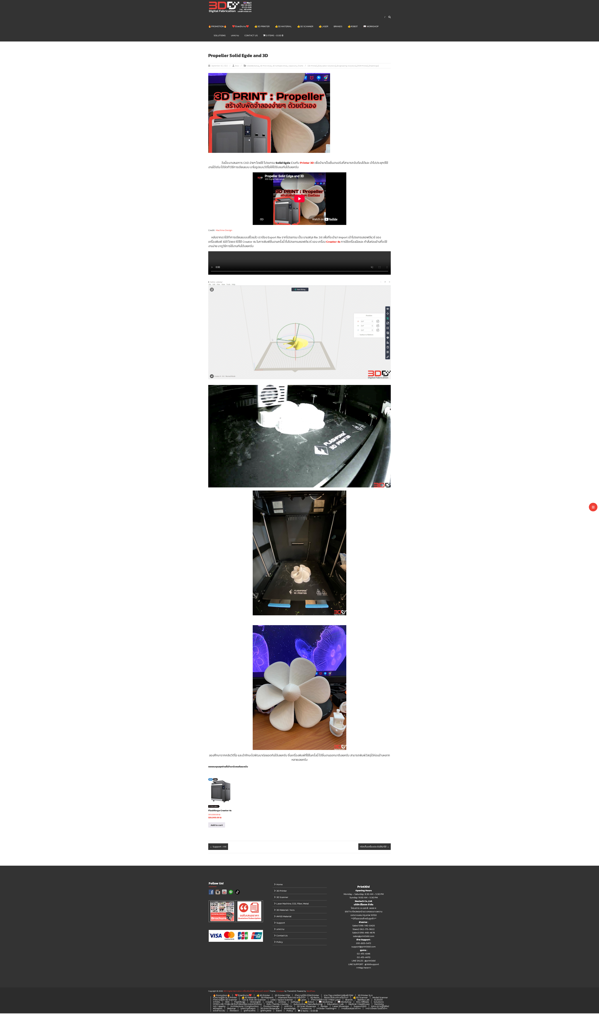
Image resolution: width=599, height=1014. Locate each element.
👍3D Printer (262, 26)
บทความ (235, 35)
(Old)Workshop (253, 65)
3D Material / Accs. (285, 910)
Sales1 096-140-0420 (363, 925)
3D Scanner (282, 897)
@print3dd (370, 960)
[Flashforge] (374, 65)
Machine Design (224, 230)
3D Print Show (266, 65)
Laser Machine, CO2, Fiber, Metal (292, 903)
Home (279, 884)
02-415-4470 (363, 957)
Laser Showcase (341, 1006)
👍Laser (323, 26)
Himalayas (280, 991)
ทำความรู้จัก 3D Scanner (225, 999)
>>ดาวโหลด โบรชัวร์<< (376, 1008)
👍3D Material (283, 26)
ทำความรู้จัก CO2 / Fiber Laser (326, 999)
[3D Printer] (312, 65)
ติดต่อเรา (234, 1010)
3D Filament (267, 997)
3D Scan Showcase (306, 1006)
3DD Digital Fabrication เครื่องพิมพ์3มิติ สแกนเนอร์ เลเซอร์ (246, 991)
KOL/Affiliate (362, 1002)
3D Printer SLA (365, 995)
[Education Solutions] (327, 65)
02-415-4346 (363, 953)
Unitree (282, 1002)
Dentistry (379, 1004)
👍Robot (353, 26)
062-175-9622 (367, 929)
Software (295, 1002)
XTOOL (216, 1002)
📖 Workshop (371, 26)
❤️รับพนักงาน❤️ (240, 26)
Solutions (220, 35)
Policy (279, 942)
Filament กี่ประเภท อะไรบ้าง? (291, 997)
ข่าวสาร (300, 65)
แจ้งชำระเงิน (219, 1010)
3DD (227, 1002)
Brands (338, 26)
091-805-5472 (363, 943)
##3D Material (283, 916)
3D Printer (281, 890)
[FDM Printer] (362, 65)
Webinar (231, 1008)
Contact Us (251, 35)
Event (279, 1010)
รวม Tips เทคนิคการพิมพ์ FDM (338, 995)
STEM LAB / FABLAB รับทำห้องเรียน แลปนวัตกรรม (237, 1004)
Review (324, 1006)
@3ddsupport (372, 964)
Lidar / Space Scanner (282, 999)
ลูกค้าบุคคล (265, 1010)
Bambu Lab (363, 999)
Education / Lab (335, 1004)
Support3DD (360, 1006)
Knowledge (290, 1008)
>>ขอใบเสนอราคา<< (351, 1008)
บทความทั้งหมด (248, 1008)
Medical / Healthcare (359, 1004)
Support (280, 922)
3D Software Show (280, 65)
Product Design (271, 1006)
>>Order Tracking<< (326, 1008)
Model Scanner (380, 997)
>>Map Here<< (363, 967)
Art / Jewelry (219, 1006)
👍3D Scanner (305, 26)
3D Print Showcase (269, 1008)
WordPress (311, 991)
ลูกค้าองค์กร (250, 1010)
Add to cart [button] (217, 825)
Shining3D (255, 1002)
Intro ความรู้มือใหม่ (380, 1006)
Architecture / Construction (244, 1006)
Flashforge (239, 1002)
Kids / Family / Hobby (278, 1004)
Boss (237, 66)
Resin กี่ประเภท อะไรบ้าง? (336, 997)
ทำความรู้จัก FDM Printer (307, 995)
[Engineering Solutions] (346, 65)
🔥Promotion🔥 (217, 26)
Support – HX (218, 846)
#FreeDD (217, 1008)
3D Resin (314, 997)
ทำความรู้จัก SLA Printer (225, 997)
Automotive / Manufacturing (307, 1004)
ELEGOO (378, 999)
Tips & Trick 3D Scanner (254, 999)
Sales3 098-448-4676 (363, 932)
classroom (292, 65)
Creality (269, 1002)
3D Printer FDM (282, 995)
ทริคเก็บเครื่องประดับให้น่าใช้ (374, 846)
